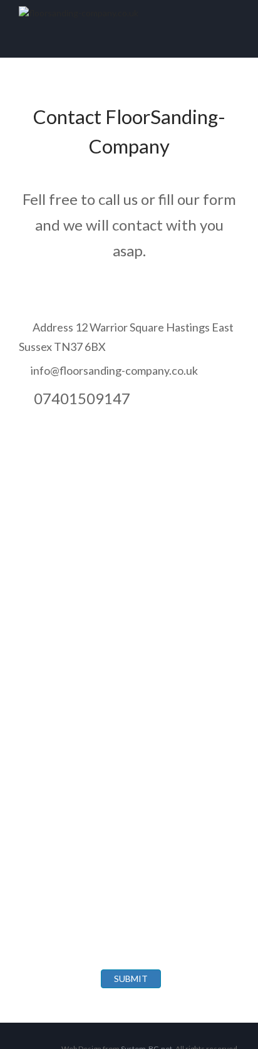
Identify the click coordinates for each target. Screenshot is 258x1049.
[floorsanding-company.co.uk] (129, 13)
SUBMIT (131, 978)
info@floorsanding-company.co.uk (114, 370)
